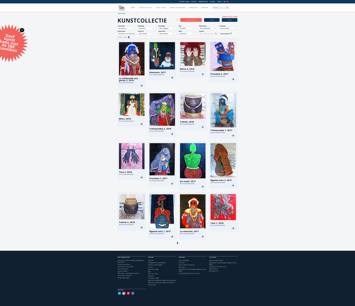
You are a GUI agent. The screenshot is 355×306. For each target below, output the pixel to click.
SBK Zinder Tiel (213, 271)
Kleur (180, 31)
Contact (219, 1)
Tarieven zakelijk (122, 271)
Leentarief (121, 26)
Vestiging (161, 26)
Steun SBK (212, 1)
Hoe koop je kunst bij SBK (125, 267)
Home (133, 8)
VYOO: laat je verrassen (124, 275)
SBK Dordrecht (213, 269)
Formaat (141, 31)
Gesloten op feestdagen (155, 265)
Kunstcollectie (145, 8)
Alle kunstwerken (191, 20)
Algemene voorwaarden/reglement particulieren (162, 280)
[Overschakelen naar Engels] (227, 2)
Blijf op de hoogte (153, 269)
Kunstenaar (121, 31)
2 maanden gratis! (203, 1)
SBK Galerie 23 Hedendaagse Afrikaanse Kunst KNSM (223, 263)
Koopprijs (141, 26)
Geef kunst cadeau (184, 1)
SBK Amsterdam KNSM (216, 260)
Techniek (222, 26)
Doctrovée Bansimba (126, 83)
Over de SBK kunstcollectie (187, 265)
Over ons (193, 1)
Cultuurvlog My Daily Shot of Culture (189, 273)
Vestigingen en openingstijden (157, 262)
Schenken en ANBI (153, 278)
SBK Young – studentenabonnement (128, 273)
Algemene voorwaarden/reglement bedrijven (161, 282)
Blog (149, 271)
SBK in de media (153, 274)
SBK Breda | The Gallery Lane (217, 266)
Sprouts (205, 8)
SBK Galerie (182, 267)
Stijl (180, 26)
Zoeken (201, 31)
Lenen (212, 20)
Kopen (230, 20)
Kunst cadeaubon (184, 260)
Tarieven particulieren (124, 264)
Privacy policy (152, 285)
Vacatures (151, 276)
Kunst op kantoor (177, 8)
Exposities (193, 8)
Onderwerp (202, 26)
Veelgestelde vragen (123, 278)
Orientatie (161, 31)
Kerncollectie (225, 34)
